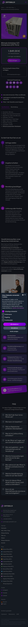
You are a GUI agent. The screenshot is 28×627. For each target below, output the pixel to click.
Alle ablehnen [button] (14, 328)
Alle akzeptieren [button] (15, 324)
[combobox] (23, 295)
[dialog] (14, 313)
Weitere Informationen (18, 308)
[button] (14, 331)
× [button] (24, 294)
